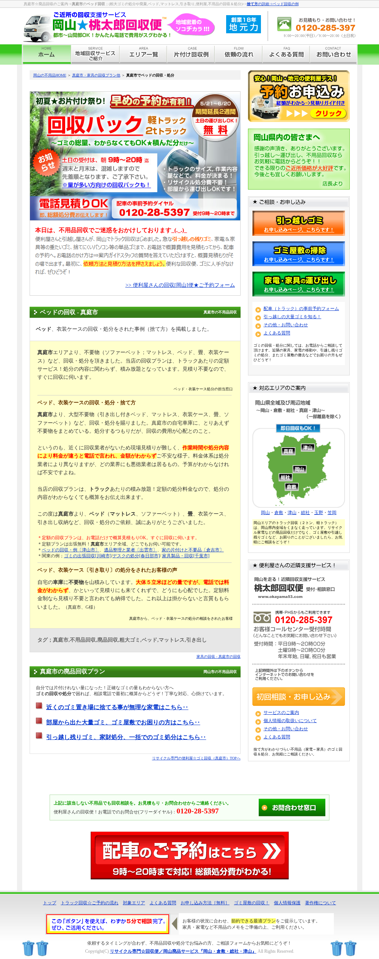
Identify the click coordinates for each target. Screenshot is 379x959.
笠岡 (332, 512)
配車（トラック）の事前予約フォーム (301, 308)
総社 (305, 512)
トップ (49, 902)
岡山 (265, 512)
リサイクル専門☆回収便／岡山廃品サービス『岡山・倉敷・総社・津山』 (183, 951)
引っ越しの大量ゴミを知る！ (292, 316)
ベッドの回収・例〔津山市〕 (71, 549)
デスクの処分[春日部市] (136, 555)
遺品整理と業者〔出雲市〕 (130, 549)
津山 (292, 512)
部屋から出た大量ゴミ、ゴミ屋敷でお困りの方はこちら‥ (123, 722)
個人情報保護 (287, 902)
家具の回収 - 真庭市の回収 (219, 656)
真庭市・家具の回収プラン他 (96, 75)
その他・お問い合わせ (286, 324)
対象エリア (134, 902)
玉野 (318, 512)
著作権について (320, 902)
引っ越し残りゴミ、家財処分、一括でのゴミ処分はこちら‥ (126, 737)
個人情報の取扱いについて (290, 720)
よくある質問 (277, 333)
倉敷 (278, 512)
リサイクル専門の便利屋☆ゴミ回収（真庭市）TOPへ (196, 758)
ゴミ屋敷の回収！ (251, 902)
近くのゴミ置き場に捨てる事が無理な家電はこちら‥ (117, 707)
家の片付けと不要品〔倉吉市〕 (193, 549)
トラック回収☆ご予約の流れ (89, 902)
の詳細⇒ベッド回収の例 (273, 4)
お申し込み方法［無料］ (205, 902)
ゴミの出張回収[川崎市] (87, 555)
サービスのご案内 (281, 712)
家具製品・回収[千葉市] (185, 555)
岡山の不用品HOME (49, 75)
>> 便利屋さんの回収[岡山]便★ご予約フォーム (180, 285)
